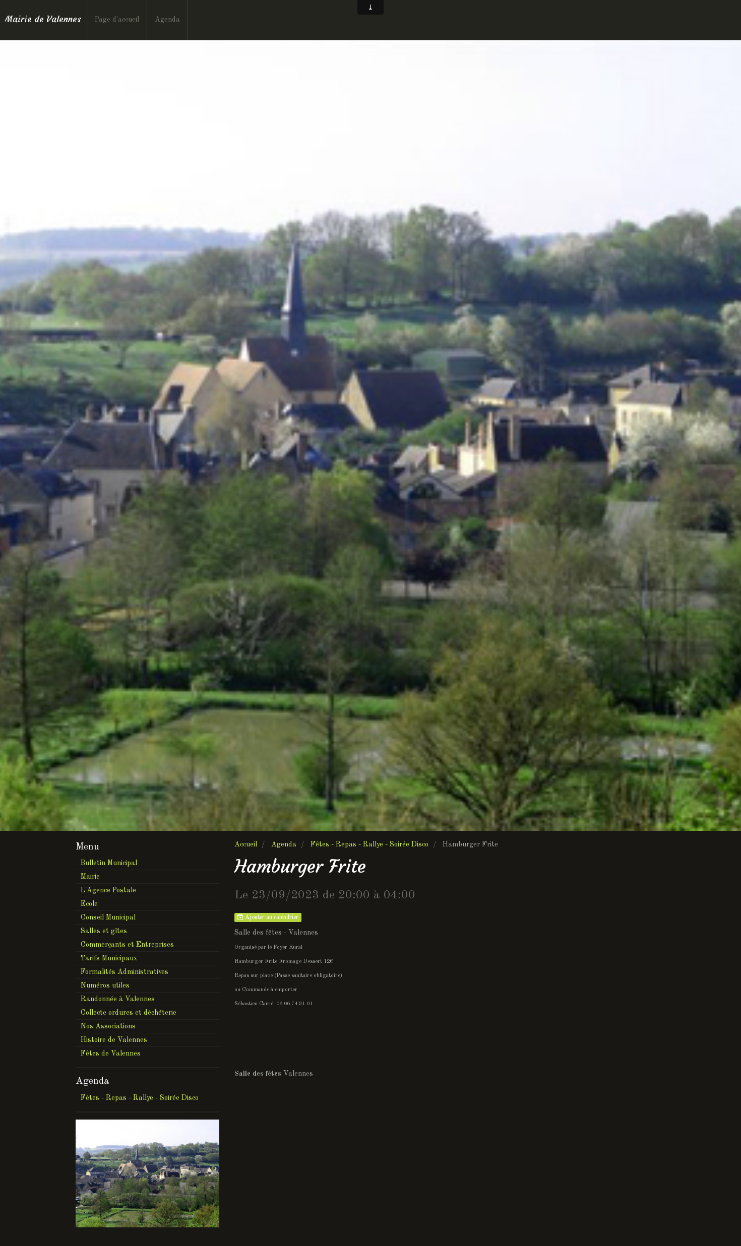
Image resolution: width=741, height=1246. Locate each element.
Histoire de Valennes (114, 1039)
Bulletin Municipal (109, 863)
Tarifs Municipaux (109, 958)
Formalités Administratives (124, 971)
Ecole (89, 903)
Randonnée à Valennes (118, 999)
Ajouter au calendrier (270, 917)
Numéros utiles (105, 985)
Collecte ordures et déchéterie (128, 1012)
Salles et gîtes (104, 931)
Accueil (245, 844)
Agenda (167, 19)
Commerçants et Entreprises (127, 944)
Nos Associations (108, 1026)
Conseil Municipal (108, 917)
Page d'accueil (117, 19)
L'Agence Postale (108, 890)
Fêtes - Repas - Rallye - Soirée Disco (369, 844)
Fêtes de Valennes (111, 1053)
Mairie (90, 876)
